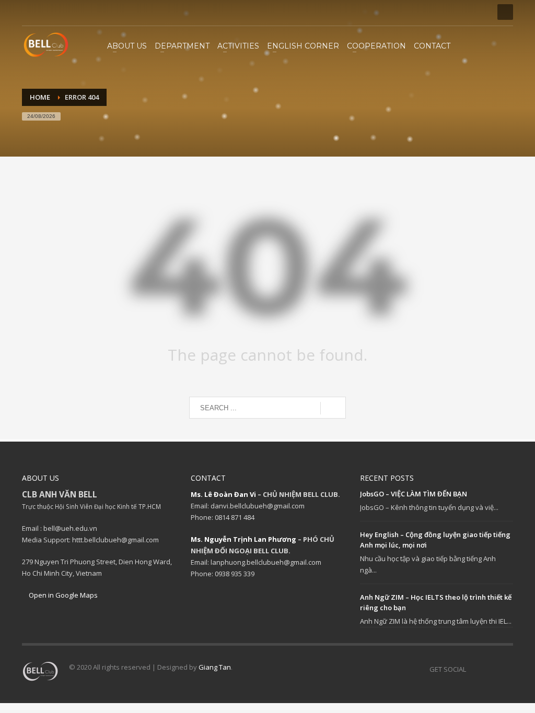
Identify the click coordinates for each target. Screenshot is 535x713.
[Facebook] (30, 12)
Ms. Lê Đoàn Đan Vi (223, 494)
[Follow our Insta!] (489, 669)
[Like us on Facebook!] (474, 669)
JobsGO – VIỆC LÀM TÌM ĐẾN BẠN (413, 493)
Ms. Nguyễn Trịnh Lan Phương (243, 539)
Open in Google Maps (62, 595)
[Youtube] (61, 12)
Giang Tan (215, 667)
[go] (333, 408)
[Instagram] (45, 12)
